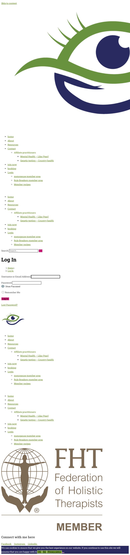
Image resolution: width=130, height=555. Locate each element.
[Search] (40, 250)
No (44, 552)
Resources (13, 144)
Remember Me (12, 292)
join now (12, 164)
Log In (11, 270)
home (11, 136)
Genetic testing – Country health (37, 160)
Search (4, 250)
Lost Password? (9, 304)
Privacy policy (54, 552)
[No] (63, 552)
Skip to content (9, 3)
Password (6, 282)
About (11, 140)
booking (12, 168)
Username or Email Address (15, 276)
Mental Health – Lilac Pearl (34, 156)
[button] (65, 191)
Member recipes (22, 184)
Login (10, 172)
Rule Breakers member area (28, 180)
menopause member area (27, 176)
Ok (39, 552)
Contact (12, 148)
